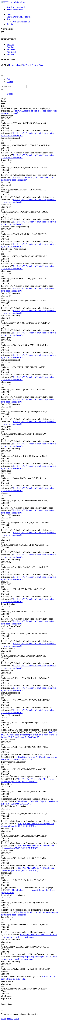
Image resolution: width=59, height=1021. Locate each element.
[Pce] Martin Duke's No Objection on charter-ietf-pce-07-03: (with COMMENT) (29, 802)
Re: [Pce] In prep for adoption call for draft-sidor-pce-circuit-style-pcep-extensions (29, 935)
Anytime (10, 44)
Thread (10, 81)
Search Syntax (13, 17)
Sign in (10, 24)
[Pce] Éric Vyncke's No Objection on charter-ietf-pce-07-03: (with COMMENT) (29, 758)
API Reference (25, 17)
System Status (38, 65)
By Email (26, 65)
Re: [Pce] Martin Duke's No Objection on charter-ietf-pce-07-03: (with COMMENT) (27, 824)
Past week (11, 49)
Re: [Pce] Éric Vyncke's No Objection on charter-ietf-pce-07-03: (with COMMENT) (27, 780)
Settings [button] (10, 19)
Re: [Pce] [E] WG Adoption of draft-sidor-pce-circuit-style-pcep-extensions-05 (27, 178)
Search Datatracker (15, 9)
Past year (10, 54)
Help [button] (9, 14)
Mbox (3, 1018)
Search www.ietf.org (16, 7)
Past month (11, 52)
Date (9, 79)
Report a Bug (15, 65)
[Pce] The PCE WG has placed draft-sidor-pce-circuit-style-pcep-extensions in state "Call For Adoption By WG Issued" (29, 734)
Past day (10, 47)
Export (9, 94)
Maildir (10, 1018)
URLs (16, 1018)
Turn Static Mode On (21, 22)
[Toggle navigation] (2, 75)
